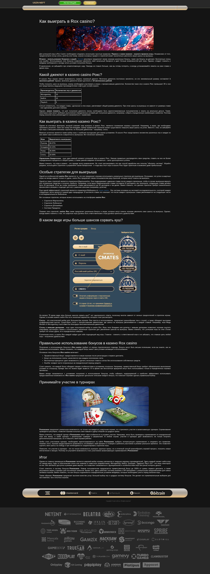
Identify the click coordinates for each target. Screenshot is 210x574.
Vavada (80, 59)
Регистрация (70, 3)
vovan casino (104, 190)
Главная (90, 3)
